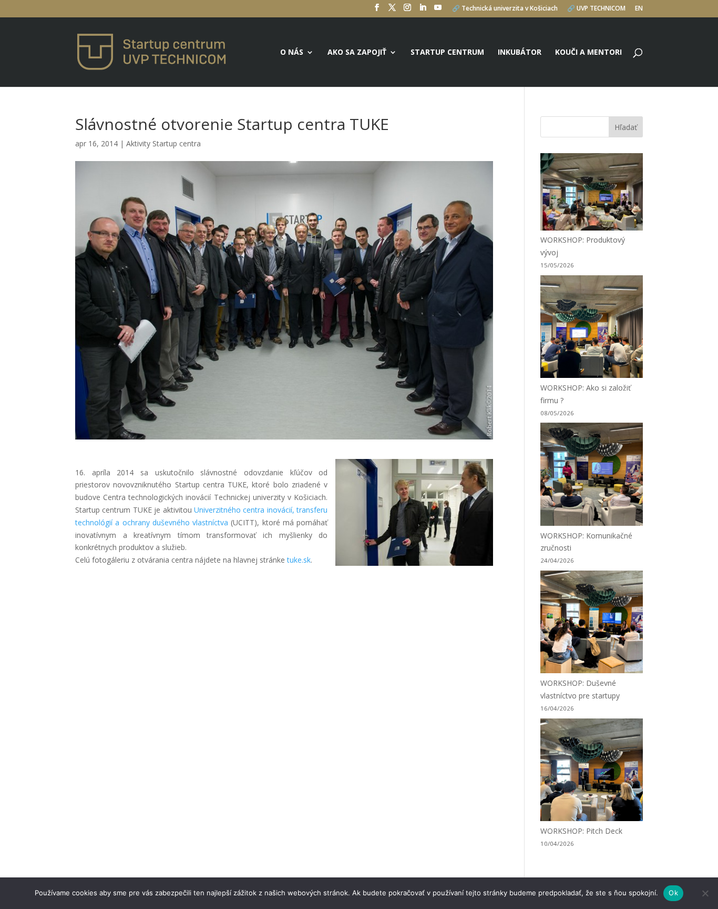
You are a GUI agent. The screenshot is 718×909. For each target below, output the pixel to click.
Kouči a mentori (588, 52)
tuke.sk (299, 560)
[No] (705, 893)
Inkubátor (519, 52)
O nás (291, 52)
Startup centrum (447, 52)
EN (639, 9)
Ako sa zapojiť (356, 52)
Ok (673, 892)
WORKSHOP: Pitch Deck (581, 831)
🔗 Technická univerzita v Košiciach (505, 9)
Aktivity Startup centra (163, 143)
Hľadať (625, 127)
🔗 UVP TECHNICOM (596, 9)
